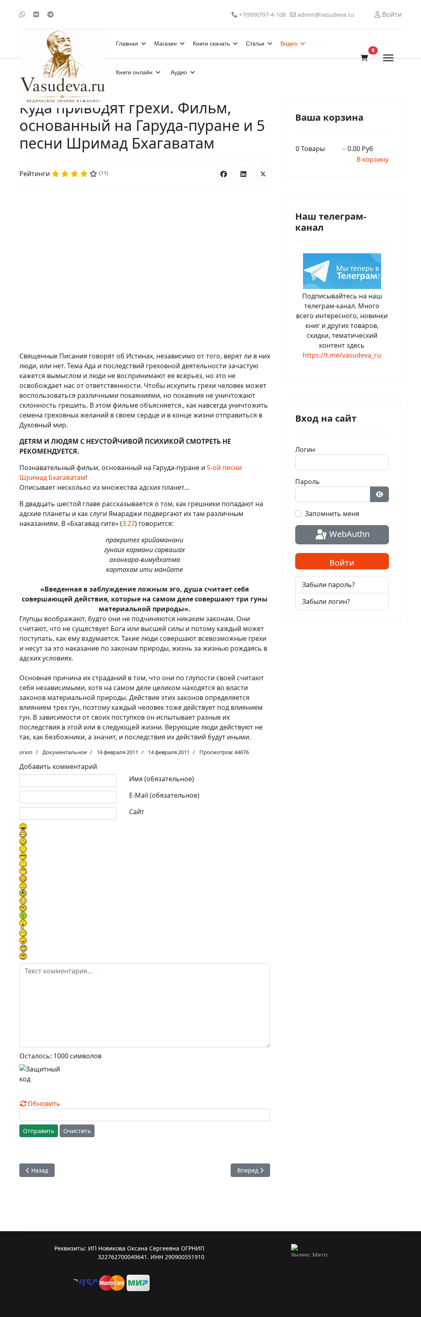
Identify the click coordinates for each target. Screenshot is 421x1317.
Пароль (307, 481)
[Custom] (50, 14)
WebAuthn (348, 533)
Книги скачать (211, 43)
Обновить (44, 1103)
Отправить (38, 1131)
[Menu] (388, 58)
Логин (305, 449)
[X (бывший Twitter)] (263, 174)
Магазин (165, 43)
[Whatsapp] (22, 14)
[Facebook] (224, 174)
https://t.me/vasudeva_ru (342, 355)
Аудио (179, 72)
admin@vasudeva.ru (325, 14)
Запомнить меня (332, 513)
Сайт (136, 811)
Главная (127, 43)
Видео (288, 43)
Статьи (255, 43)
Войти (341, 562)
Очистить (77, 1131)
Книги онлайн (134, 72)
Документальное (64, 752)
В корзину (372, 159)
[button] (364, 58)
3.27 (128, 523)
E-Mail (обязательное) (164, 795)
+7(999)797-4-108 (262, 14)
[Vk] (36, 14)
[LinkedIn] (243, 174)
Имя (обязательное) (161, 778)
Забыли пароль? (328, 584)
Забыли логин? (326, 601)
